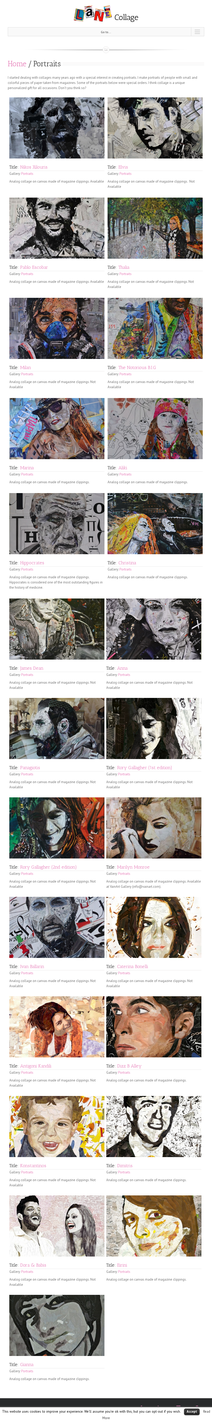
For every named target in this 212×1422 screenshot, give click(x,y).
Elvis (123, 167)
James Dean (31, 668)
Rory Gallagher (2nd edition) (48, 867)
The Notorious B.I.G (137, 367)
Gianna (27, 1364)
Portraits (27, 173)
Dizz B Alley (129, 1066)
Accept (192, 1411)
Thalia (124, 267)
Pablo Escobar (34, 267)
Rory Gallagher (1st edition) (144, 767)
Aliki (122, 468)
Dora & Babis (33, 1265)
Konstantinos (33, 1165)
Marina (27, 468)
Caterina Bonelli (132, 966)
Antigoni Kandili (35, 1066)
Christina (127, 563)
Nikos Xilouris (34, 167)
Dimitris (125, 1165)
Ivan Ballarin (32, 966)
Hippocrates (32, 563)
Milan (25, 367)
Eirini (122, 1265)
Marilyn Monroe (133, 867)
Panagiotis (30, 767)
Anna (122, 668)
